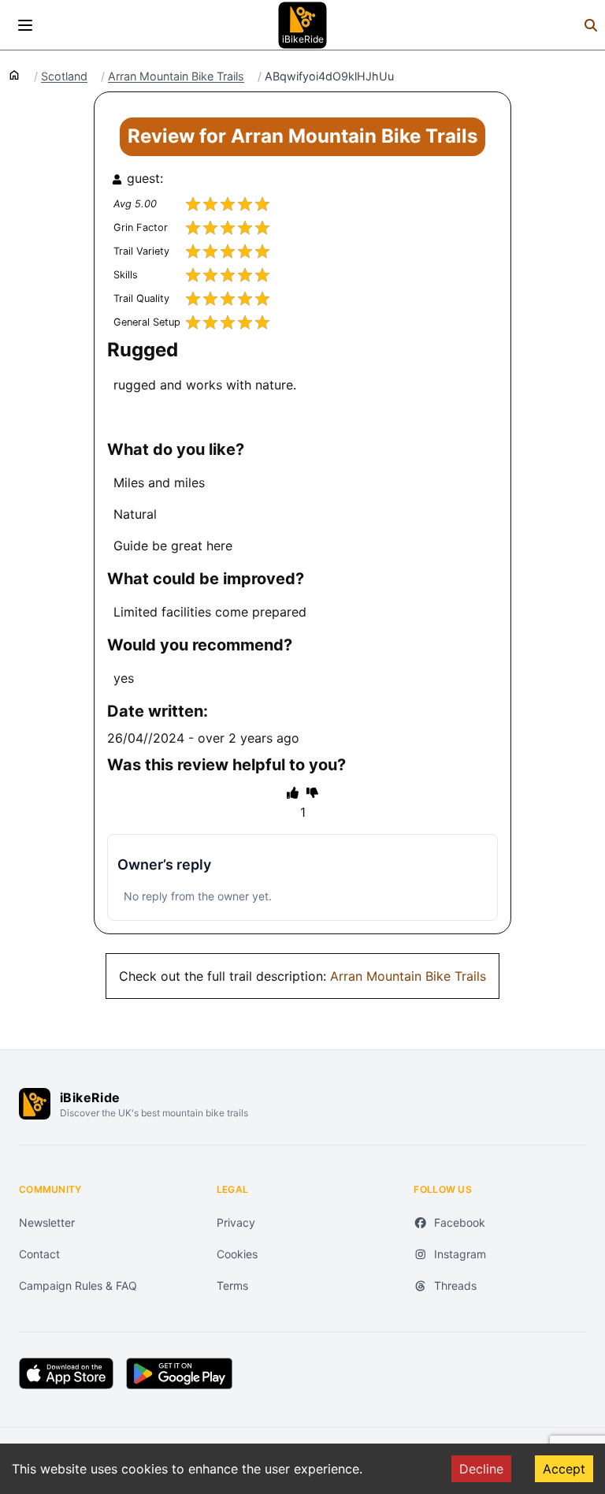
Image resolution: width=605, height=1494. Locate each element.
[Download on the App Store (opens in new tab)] (66, 1373)
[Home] (14, 74)
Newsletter (47, 1222)
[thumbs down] (312, 792)
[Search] (591, 25)
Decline (481, 1469)
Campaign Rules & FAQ (78, 1285)
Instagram (460, 1254)
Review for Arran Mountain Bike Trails (302, 136)
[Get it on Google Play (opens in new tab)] (179, 1373)
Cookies (237, 1254)
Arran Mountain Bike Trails (176, 76)
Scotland (64, 76)
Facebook (459, 1222)
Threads (455, 1285)
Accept (564, 1469)
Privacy (236, 1222)
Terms (232, 1285)
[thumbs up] (292, 792)
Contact (39, 1254)
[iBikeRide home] (34, 1103)
